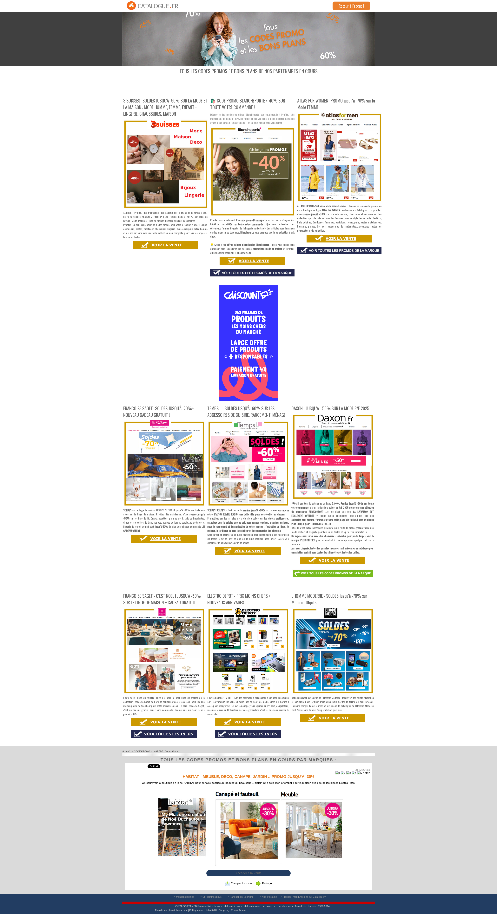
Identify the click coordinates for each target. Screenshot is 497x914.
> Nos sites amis (269, 897)
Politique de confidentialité (203, 910)
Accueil (126, 751)
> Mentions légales (184, 897)
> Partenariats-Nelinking (241, 897)
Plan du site (161, 910)
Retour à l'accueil (351, 6)
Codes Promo (238, 910)
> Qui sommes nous (211, 897)
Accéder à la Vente (248, 873)
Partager (267, 883)
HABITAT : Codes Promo (166, 751)
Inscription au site (178, 910)
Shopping (224, 910)
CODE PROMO (142, 751)
